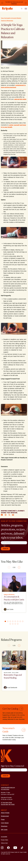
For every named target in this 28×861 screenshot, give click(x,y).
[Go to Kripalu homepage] (6, 755)
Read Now (14, 3)
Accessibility (4, 836)
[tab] (5, 621)
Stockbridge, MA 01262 (8, 804)
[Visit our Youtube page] (15, 847)
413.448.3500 (5, 789)
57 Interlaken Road (6, 802)
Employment (5, 816)
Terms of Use (4, 843)
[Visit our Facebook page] (8, 847)
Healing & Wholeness (7, 20)
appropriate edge (20, 99)
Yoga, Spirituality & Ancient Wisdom (11, 18)
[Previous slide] (8, 567)
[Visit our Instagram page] (2, 847)
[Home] (7, 8)
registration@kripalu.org (8, 787)
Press (3, 819)
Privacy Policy (4, 840)
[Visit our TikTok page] (22, 847)
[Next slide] (19, 567)
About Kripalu (5, 813)
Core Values (5, 823)
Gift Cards (4, 829)
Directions (4, 826)
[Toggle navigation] (26, 8)
